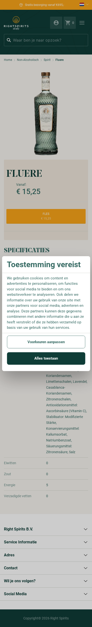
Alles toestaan (46, 358)
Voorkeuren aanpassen (46, 342)
